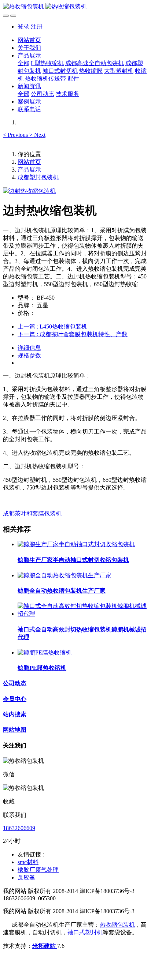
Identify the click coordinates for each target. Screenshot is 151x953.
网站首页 (29, 40)
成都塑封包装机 (38, 177)
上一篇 (52, 326)
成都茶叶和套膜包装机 (32, 513)
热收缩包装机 (117, 925)
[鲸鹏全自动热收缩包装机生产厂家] (64, 575)
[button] (16, 135)
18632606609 (19, 828)
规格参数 (29, 355)
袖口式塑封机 (85, 932)
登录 (23, 26)
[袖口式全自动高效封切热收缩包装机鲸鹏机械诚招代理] (83, 614)
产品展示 (29, 169)
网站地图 (14, 730)
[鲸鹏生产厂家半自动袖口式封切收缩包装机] (76, 544)
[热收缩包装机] (75, 7)
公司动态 (14, 683)
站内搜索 (14, 714)
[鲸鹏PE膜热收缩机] (44, 652)
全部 (23, 63)
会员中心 (14, 699)
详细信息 (29, 348)
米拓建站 (44, 946)
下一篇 (73, 334)
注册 (37, 26)
